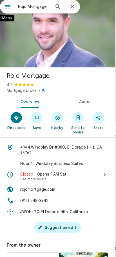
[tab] (28, 101)
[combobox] (34, 6)
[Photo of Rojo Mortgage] (57, 33)
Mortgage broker (22, 90)
